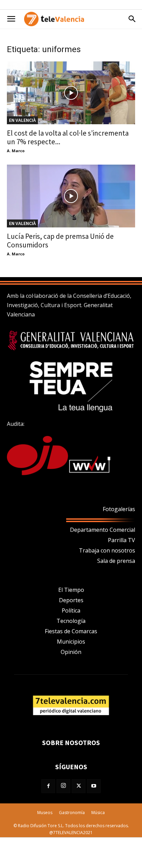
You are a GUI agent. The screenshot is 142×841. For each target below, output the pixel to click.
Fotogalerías (119, 509)
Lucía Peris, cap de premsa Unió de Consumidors (60, 241)
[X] (78, 786)
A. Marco (15, 150)
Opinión (71, 652)
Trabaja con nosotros (107, 550)
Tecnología (71, 621)
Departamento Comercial (102, 530)
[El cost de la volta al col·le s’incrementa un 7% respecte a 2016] (71, 92)
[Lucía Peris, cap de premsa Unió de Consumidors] (71, 196)
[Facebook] (48, 786)
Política (71, 610)
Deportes (71, 600)
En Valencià (22, 120)
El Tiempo (71, 590)
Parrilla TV (121, 540)
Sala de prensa (116, 561)
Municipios (71, 641)
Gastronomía (72, 812)
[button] (11, 19)
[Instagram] (63, 786)
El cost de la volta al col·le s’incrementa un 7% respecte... (68, 137)
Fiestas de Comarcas (71, 631)
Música (98, 812)
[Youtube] (94, 786)
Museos (44, 812)
